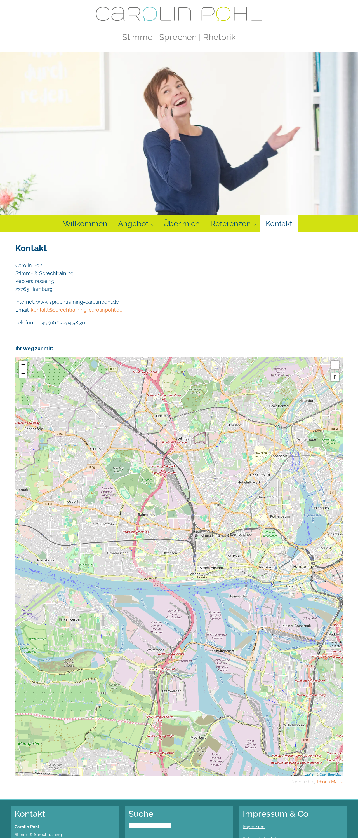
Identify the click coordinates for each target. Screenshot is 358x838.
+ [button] (23, 364)
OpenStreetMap (330, 774)
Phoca (323, 782)
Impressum (254, 826)
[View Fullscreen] (335, 365)
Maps (337, 782)
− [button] (23, 373)
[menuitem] (85, 223)
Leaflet (309, 774)
